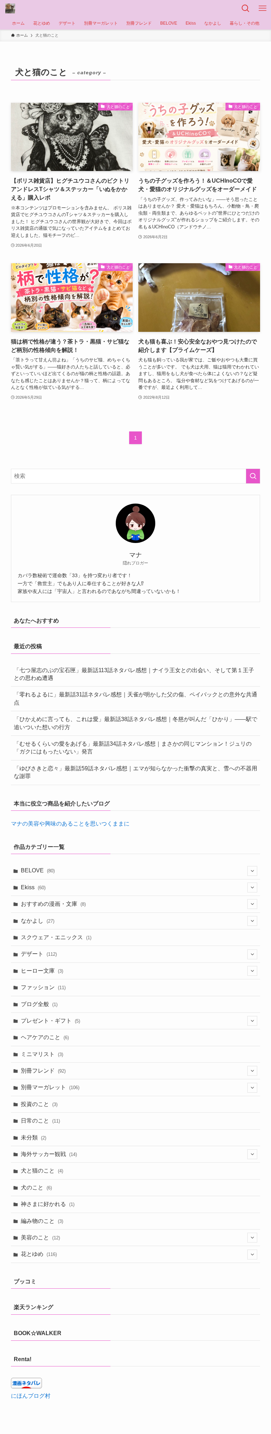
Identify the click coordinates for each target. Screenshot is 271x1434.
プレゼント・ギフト (50, 1021)
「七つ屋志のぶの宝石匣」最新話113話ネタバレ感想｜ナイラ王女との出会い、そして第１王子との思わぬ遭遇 (134, 674)
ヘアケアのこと (45, 1037)
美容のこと (40, 1237)
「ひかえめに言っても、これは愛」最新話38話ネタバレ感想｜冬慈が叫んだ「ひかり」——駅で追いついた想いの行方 (135, 723)
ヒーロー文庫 (42, 971)
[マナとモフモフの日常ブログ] (10, 8)
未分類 (33, 1138)
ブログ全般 (39, 1004)
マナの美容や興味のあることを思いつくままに (70, 824)
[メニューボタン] (262, 8)
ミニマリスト (42, 1054)
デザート (39, 954)
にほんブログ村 (30, 1396)
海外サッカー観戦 (49, 1154)
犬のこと (36, 1187)
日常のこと (40, 1121)
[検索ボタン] (245, 8)
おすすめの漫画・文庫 (53, 904)
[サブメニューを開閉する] (252, 871)
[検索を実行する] (253, 476)
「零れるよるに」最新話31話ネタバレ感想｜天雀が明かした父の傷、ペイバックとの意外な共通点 (135, 698)
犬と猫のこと (42, 1171)
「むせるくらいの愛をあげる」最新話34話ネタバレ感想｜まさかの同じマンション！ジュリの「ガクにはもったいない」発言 (133, 747)
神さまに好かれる (47, 1204)
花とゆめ (39, 1254)
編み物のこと (42, 1221)
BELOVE (38, 870)
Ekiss (33, 887)
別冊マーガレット (50, 1087)
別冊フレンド (43, 1071)
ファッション (43, 987)
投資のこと (39, 1104)
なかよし (37, 921)
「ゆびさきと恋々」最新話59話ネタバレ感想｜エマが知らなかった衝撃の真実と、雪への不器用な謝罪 (135, 772)
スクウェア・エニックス (56, 937)
